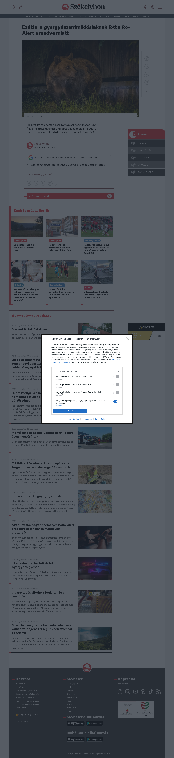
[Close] (128, 339)
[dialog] (87, 379)
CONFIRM (70, 411)
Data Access (87, 419)
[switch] (116, 376)
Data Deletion (74, 419)
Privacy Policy (100, 419)
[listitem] (87, 371)
